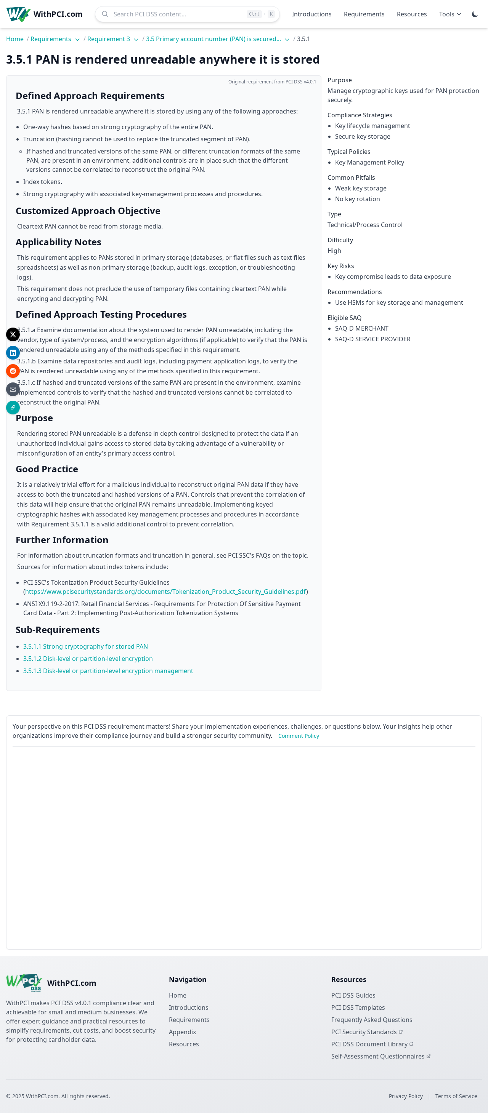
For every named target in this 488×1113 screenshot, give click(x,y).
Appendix (182, 1032)
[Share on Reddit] (13, 371)
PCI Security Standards (364, 1032)
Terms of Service (456, 1096)
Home (15, 39)
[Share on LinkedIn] (13, 353)
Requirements (51, 39)
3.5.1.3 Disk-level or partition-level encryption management (108, 671)
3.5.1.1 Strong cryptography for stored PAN (85, 646)
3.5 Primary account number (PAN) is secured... (214, 39)
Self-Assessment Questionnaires (378, 1056)
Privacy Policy (406, 1096)
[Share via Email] (13, 389)
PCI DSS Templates (358, 1007)
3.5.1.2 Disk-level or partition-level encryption (88, 658)
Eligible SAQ (344, 317)
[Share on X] (13, 334)
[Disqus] (244, 848)
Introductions (189, 1007)
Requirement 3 (109, 39)
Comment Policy (298, 735)
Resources (184, 1044)
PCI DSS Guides (353, 995)
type (334, 214)
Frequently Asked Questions (372, 1019)
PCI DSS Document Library (369, 1044)
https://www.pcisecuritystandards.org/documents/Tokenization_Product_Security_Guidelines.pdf (165, 591)
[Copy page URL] (13, 407)
